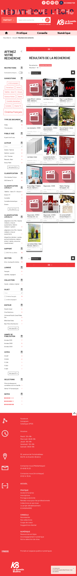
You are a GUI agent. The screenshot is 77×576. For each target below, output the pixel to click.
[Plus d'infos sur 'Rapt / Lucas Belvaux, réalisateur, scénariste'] (67, 89)
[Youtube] (52, 3)
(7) (13, 373)
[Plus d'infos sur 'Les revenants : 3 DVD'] (34, 116)
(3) (13, 328)
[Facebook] (44, 3)
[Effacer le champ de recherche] (42, 20)
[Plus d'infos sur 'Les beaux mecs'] (50, 91)
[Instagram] (57, 3)
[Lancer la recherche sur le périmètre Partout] (48, 20)
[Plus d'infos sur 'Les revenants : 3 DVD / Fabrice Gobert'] (50, 120)
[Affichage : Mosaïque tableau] (50, 49)
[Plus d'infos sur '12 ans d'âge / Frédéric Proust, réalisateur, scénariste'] (34, 179)
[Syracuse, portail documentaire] (37, 11)
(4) (13, 209)
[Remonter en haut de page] (74, 413)
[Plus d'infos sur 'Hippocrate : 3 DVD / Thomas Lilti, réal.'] (34, 203)
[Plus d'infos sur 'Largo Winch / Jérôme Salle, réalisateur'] (34, 87)
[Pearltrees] (48, 3)
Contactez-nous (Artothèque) (32, 473)
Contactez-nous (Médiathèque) (32, 466)
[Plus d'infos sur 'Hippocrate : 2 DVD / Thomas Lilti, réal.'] (50, 205)
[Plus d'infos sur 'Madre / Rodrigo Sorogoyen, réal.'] (67, 174)
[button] (21, 32)
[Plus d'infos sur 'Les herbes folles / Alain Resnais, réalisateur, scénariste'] (34, 234)
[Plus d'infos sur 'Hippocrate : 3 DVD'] (50, 174)
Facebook (24, 418)
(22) (13, 167)
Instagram (24, 421)
